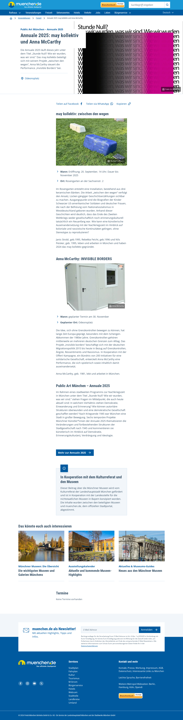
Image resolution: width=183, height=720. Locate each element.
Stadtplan (73, 667)
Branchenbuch (112, 4)
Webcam (73, 692)
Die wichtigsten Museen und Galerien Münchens (36, 573)
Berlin (152, 684)
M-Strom (73, 681)
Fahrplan (73, 671)
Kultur (72, 674)
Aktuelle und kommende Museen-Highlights (90, 573)
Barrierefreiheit (143, 677)
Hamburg (123, 687)
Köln (131, 687)
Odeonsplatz (32, 78)
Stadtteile (73, 695)
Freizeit (38, 18)
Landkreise (74, 699)
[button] (15, 13)
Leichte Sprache (127, 677)
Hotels (72, 688)
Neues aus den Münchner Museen (140, 571)
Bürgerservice (76, 685)
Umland (73, 702)
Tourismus (74, 678)
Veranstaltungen (24, 18)
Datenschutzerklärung (89, 646)
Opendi (138, 687)
